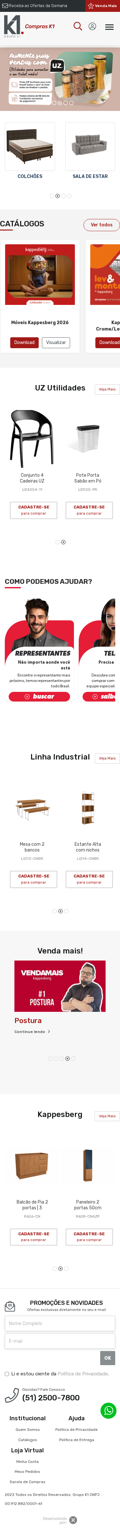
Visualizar (56, 342)
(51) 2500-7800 (51, 1397)
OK (107, 1358)
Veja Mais (107, 389)
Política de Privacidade (83, 1374)
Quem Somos (28, 1429)
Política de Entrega (76, 1440)
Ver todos (102, 225)
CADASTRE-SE (33, 510)
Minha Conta (27, 1461)
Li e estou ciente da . (60, 1374)
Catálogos (27, 1440)
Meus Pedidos (27, 1471)
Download (24, 342)
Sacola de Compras (27, 1482)
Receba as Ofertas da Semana (38, 5)
